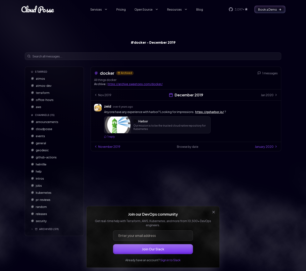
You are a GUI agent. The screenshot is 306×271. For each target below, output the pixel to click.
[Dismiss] (213, 212)
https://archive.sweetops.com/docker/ (135, 84)
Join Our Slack (153, 249)
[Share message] (137, 106)
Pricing (121, 9)
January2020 (264, 146)
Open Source (143, 9)
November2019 (109, 146)
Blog (199, 9)
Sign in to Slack (170, 260)
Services (96, 9)
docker (107, 73)
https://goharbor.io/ (209, 112)
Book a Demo (267, 9)
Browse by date (187, 146)
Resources (174, 9)
